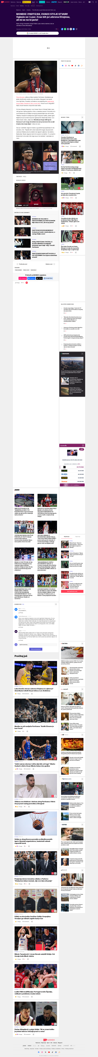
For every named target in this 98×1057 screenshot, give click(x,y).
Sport (23, 10)
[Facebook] (62, 65)
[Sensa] (59, 1046)
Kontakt (37, 1048)
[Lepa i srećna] (48, 1046)
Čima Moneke (20, 97)
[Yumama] (66, 1046)
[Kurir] (24, 1046)
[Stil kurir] (38, 1046)
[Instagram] (66, 65)
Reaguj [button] (18, 282)
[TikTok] (75, 65)
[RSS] (81, 65)
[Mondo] (5, 2)
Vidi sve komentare (36, 649)
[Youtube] (72, 65)
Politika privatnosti (69, 1048)
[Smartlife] (54, 1046)
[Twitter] (69, 65)
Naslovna (18, 10)
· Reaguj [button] (66, 146)
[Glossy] (43, 1046)
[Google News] (78, 65)
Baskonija (33, 270)
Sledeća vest (49, 264)
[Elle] (34, 1046)
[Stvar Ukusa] (72, 1046)
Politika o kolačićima (56, 1048)
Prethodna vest (23, 264)
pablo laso (26, 270)
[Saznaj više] (82, 354)
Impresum (32, 1048)
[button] (57, 29)
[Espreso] (29, 1046)
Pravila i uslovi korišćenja (45, 1048)
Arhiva (62, 1048)
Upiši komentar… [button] (23, 644)
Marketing (27, 1048)
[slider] (20, 205)
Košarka (29, 10)
